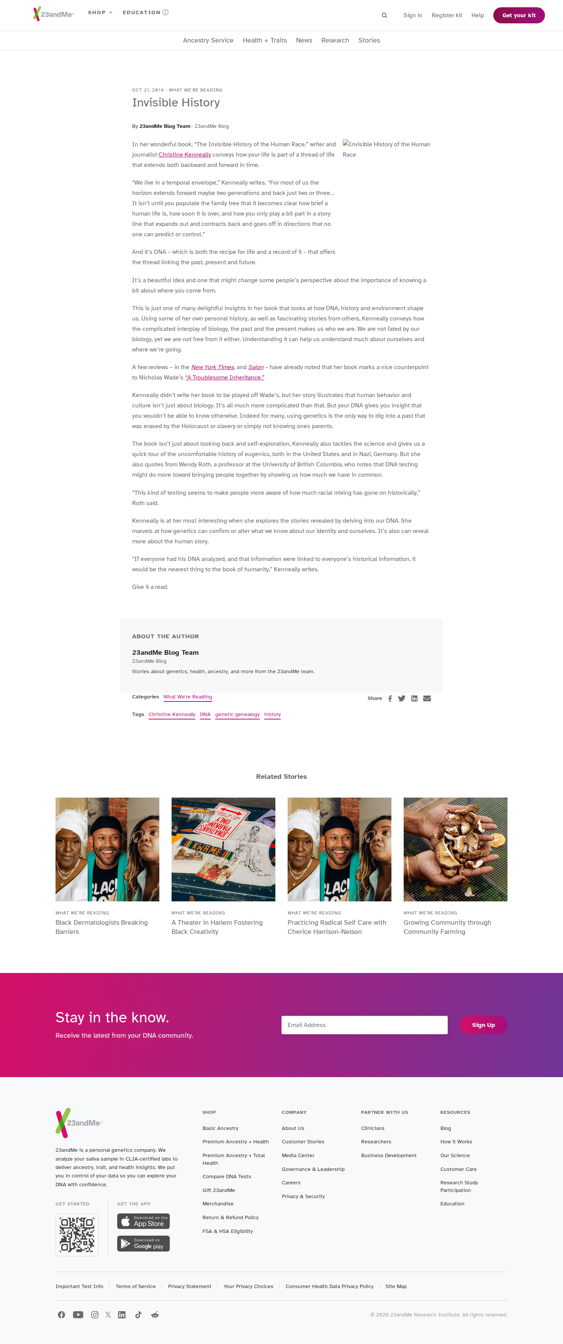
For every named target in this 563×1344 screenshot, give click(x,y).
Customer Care (458, 1169)
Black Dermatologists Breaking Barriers (102, 927)
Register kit (447, 15)
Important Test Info (79, 1286)
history (272, 714)
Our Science (455, 1155)
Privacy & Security (303, 1196)
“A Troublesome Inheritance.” (224, 377)
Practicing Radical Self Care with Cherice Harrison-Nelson (337, 927)
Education (142, 12)
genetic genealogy (237, 714)
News (304, 40)
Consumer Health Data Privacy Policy (329, 1286)
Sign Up (483, 1025)
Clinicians (373, 1128)
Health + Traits (265, 40)
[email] (427, 698)
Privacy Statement (189, 1286)
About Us (293, 1128)
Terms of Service (136, 1286)
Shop (97, 12)
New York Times (212, 367)
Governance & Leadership (313, 1169)
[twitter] (402, 698)
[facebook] (390, 698)
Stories (369, 40)
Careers (291, 1182)
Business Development (389, 1155)
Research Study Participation (459, 1186)
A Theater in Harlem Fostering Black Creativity (217, 927)
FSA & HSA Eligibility (228, 1231)
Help (477, 15)
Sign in (413, 15)
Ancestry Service (208, 40)
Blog (445, 1128)
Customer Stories (303, 1141)
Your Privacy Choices (248, 1286)
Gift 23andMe (219, 1190)
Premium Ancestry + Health (236, 1141)
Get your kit (519, 15)
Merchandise (218, 1203)
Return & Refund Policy (231, 1217)
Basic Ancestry (220, 1128)
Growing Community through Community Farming (447, 927)
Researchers (376, 1141)
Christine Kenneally (185, 155)
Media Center (298, 1155)
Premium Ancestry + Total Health (234, 1159)
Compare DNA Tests (227, 1176)
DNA (205, 714)
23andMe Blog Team (164, 126)
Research (335, 40)
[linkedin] (414, 698)
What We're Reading (188, 696)
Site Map (396, 1286)
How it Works (456, 1141)
